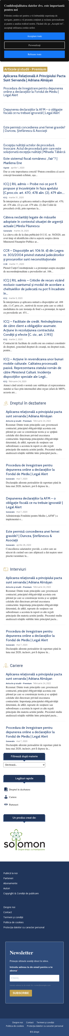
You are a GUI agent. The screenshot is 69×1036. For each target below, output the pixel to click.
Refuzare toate (34, 54)
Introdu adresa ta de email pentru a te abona (31, 969)
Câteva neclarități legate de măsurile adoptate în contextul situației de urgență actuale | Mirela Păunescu (33, 221)
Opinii (6, 168)
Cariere (13, 797)
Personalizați (34, 45)
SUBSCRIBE (21, 993)
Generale (7, 231)
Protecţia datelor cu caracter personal (23, 927)
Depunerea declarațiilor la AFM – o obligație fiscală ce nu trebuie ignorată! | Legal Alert (32, 111)
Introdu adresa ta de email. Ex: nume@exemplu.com (30, 985)
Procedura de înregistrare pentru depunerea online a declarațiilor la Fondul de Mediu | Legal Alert (33, 91)
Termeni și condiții (13, 917)
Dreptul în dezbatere (19, 789)
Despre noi (9, 907)
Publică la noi (10, 873)
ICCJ (5, 198)
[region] (34, 31)
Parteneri (13, 804)
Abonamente (10, 883)
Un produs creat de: (24, 817)
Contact (7, 912)
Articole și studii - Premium (25, 69)
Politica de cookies (13, 922)
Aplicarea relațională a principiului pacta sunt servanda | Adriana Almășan (34, 78)
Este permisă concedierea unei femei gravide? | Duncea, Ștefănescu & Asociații (34, 129)
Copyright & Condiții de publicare (21, 893)
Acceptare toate (34, 36)
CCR (5, 264)
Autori (6, 888)
